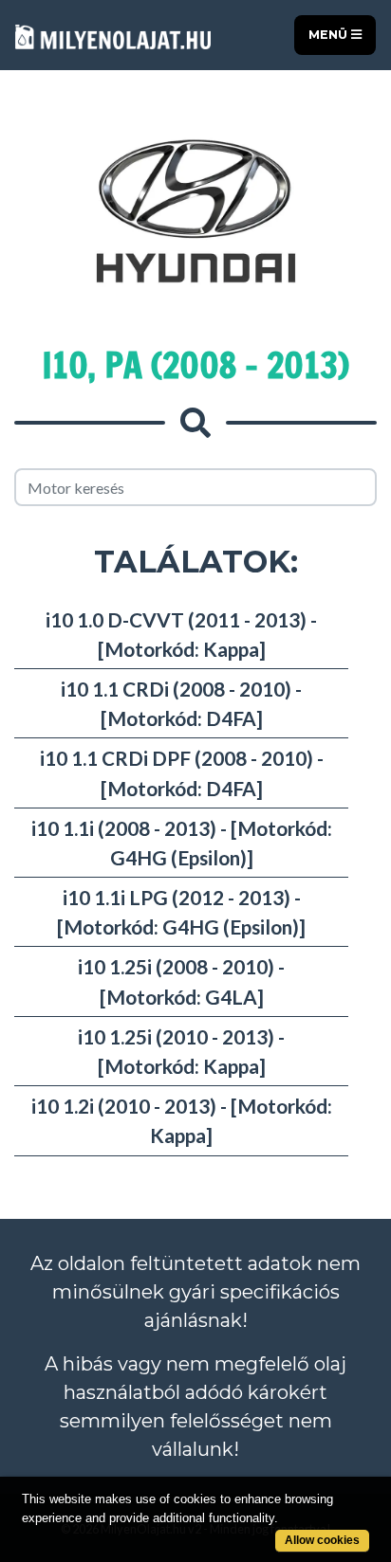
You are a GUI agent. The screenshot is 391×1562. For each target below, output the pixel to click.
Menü (329, 34)
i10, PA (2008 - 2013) (195, 365)
